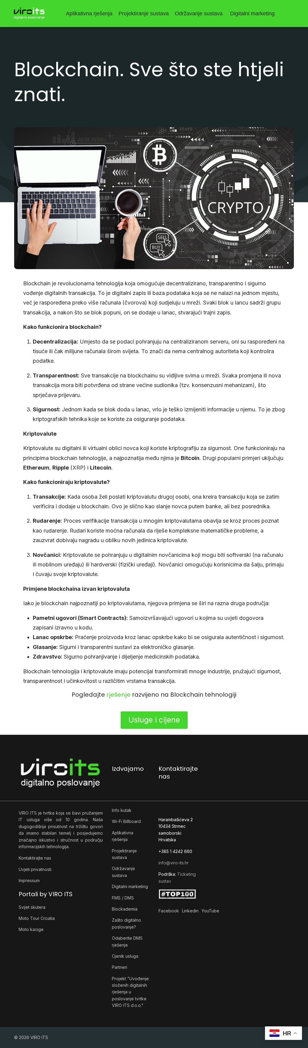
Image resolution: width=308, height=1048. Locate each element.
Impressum (29, 880)
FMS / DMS (123, 897)
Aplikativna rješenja (89, 14)
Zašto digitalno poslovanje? (126, 923)
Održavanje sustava (199, 14)
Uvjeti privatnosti (35, 869)
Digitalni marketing (252, 14)
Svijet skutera (32, 907)
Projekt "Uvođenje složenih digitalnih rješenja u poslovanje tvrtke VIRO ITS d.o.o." (130, 992)
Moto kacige (31, 929)
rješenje (119, 694)
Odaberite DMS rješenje (127, 941)
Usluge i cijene (154, 719)
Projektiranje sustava (144, 14)
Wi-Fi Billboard (126, 821)
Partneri (119, 967)
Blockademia (124, 908)
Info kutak (121, 810)
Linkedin (190, 910)
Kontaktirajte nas (35, 857)
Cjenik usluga (125, 956)
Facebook (169, 910)
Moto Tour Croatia (37, 918)
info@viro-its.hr (174, 862)
